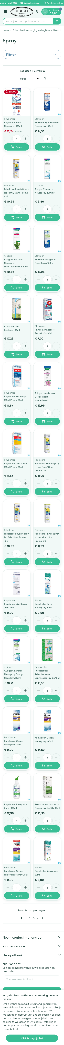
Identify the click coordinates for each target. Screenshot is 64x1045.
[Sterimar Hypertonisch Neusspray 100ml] (47, 102)
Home (6, 30)
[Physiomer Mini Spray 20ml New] (17, 583)
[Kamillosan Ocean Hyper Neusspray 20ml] (17, 850)
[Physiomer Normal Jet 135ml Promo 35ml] (17, 376)
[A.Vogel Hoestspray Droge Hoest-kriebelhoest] (47, 376)
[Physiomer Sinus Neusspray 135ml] (17, 102)
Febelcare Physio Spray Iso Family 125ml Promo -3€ (16, 192)
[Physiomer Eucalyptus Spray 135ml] (17, 787)
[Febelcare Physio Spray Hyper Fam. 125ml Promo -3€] (47, 443)
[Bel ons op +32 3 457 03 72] (37, 11)
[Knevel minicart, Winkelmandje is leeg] (45, 12)
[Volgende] (42, 918)
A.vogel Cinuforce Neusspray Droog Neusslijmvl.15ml (13, 674)
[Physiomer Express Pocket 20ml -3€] (47, 309)
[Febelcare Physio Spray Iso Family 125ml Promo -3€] (17, 168)
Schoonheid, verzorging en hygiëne (31, 30)
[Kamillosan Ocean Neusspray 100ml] (47, 720)
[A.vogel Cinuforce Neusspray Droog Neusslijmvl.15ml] (17, 650)
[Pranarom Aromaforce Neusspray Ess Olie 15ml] (47, 787)
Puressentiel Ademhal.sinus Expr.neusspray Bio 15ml (47, 674)
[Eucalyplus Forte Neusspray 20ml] (47, 583)
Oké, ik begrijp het (32, 1038)
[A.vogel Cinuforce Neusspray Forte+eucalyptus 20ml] (17, 239)
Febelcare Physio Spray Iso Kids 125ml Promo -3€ (16, 537)
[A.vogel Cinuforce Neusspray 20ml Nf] (47, 168)
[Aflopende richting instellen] (45, 78)
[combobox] (28, 21)
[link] (22, 918)
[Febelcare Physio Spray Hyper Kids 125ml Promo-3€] (47, 513)
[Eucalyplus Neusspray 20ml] (47, 850)
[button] (32, 54)
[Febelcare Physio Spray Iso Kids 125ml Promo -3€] (17, 513)
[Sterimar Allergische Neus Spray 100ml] (47, 239)
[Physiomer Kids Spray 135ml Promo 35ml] (17, 443)
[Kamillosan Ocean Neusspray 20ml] (17, 720)
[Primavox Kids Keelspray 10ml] (17, 309)
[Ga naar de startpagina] (22, 12)
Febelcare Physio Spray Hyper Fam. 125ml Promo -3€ (47, 467)
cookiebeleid (10, 1029)
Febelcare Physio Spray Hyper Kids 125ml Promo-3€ (47, 537)
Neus (56, 30)
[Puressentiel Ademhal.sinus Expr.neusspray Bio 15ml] (47, 650)
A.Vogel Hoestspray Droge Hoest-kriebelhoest (45, 396)
